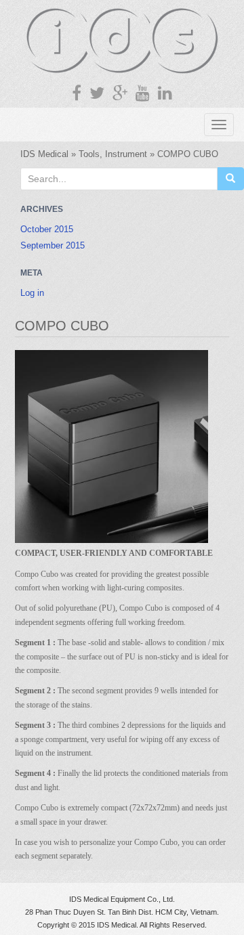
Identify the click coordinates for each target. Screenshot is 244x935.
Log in (32, 293)
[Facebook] (76, 93)
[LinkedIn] (165, 93)
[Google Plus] (120, 93)
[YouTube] (143, 93)
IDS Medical (44, 154)
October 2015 (46, 229)
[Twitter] (96, 93)
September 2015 (52, 245)
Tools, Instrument (113, 154)
